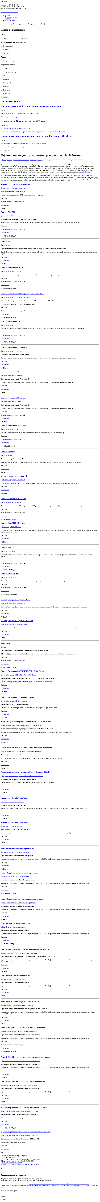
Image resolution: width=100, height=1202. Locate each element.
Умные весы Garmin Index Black (14, 798)
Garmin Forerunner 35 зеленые (14, 372)
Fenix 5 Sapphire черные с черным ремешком (20, 873)
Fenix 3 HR (5, 643)
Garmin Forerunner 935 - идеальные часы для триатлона (31, 106)
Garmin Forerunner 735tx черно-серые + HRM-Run (22, 294)
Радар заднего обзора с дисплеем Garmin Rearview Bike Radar (27, 772)
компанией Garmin (83, 172)
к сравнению (5, 205)
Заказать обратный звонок (9, 12)
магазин (3, 177)
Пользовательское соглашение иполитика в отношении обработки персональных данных (20, 1163)
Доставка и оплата (11, 17)
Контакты (8, 19)
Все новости (5, 150)
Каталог (7, 15)
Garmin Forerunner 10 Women (13, 499)
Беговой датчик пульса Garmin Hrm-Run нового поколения (26, 748)
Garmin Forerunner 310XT (12, 321)
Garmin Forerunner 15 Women (13, 426)
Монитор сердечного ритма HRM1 (15, 600)
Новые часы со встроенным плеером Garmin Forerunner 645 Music (36, 136)
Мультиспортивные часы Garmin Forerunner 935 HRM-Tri (25, 1132)
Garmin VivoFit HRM (10, 574)
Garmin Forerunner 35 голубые (14, 347)
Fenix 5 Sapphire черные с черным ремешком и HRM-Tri (25, 949)
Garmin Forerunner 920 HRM (13, 268)
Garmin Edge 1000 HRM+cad (13, 523)
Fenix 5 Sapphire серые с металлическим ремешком (22, 899)
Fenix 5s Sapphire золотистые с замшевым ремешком (23, 1028)
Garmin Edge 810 (8, 452)
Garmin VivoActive (8, 548)
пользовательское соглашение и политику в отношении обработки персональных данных (59, 1184)
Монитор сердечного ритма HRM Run (17, 621)
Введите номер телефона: (9, 1191)
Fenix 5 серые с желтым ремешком (15, 975)
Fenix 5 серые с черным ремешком (15, 923)
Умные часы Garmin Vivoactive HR (15, 184)
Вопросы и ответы (11, 20)
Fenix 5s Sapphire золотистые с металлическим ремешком (25, 1057)
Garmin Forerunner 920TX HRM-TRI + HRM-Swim (22, 671)
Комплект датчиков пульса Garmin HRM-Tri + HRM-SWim (26, 722)
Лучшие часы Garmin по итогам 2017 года (23, 121)
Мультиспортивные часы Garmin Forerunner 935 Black (24, 1107)
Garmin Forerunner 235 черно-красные (17, 697)
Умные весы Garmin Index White (14, 822)
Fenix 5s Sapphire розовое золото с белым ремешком (23, 1081)
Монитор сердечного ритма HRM (15, 476)
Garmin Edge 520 (8, 212)
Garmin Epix (6, 242)
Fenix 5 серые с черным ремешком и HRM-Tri (20, 1001)
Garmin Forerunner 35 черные (13, 398)
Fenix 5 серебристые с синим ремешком (17, 848)
